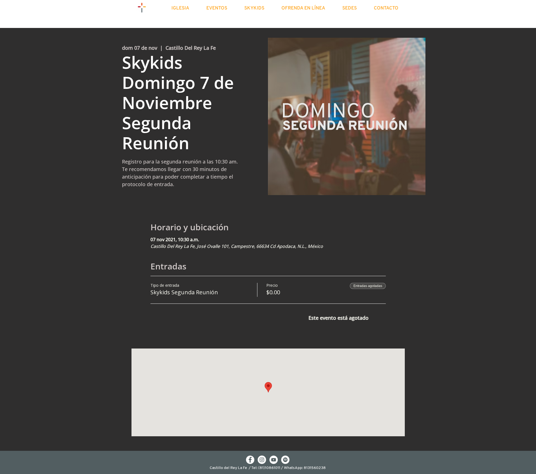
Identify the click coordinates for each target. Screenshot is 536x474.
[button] (185, 8)
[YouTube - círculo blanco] (273, 460)
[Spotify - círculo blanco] (285, 460)
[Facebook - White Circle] (250, 460)
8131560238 (315, 468)
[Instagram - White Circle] (262, 460)
